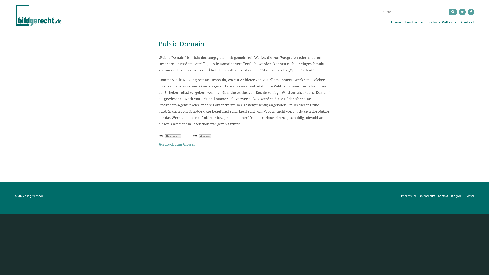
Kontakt (467, 22)
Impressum (408, 196)
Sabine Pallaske (443, 22)
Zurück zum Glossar (178, 144)
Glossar (469, 196)
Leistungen (415, 22)
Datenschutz (427, 196)
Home (396, 22)
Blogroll (456, 196)
